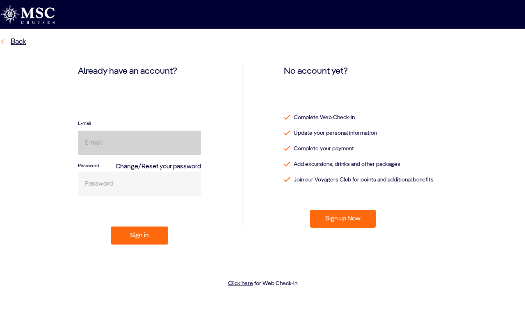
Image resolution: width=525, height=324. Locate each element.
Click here (240, 283)
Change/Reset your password (158, 166)
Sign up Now (343, 218)
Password (88, 165)
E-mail (84, 123)
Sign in (139, 235)
